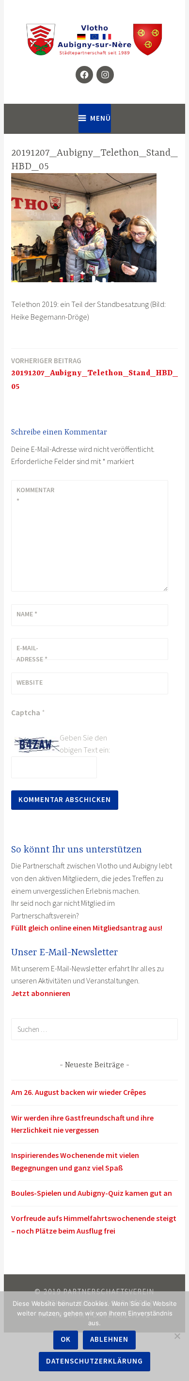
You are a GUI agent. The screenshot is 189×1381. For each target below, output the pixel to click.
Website (29, 682)
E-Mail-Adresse (31, 653)
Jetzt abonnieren (40, 993)
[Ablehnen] (177, 1336)
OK (66, 1339)
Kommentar (35, 495)
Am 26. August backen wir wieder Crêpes (78, 1092)
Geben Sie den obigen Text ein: (85, 744)
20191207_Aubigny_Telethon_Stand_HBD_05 (94, 374)
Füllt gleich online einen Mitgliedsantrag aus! (86, 927)
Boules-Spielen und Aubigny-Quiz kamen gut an (91, 1193)
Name (26, 614)
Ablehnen (109, 1339)
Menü (100, 118)
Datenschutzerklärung (94, 1360)
